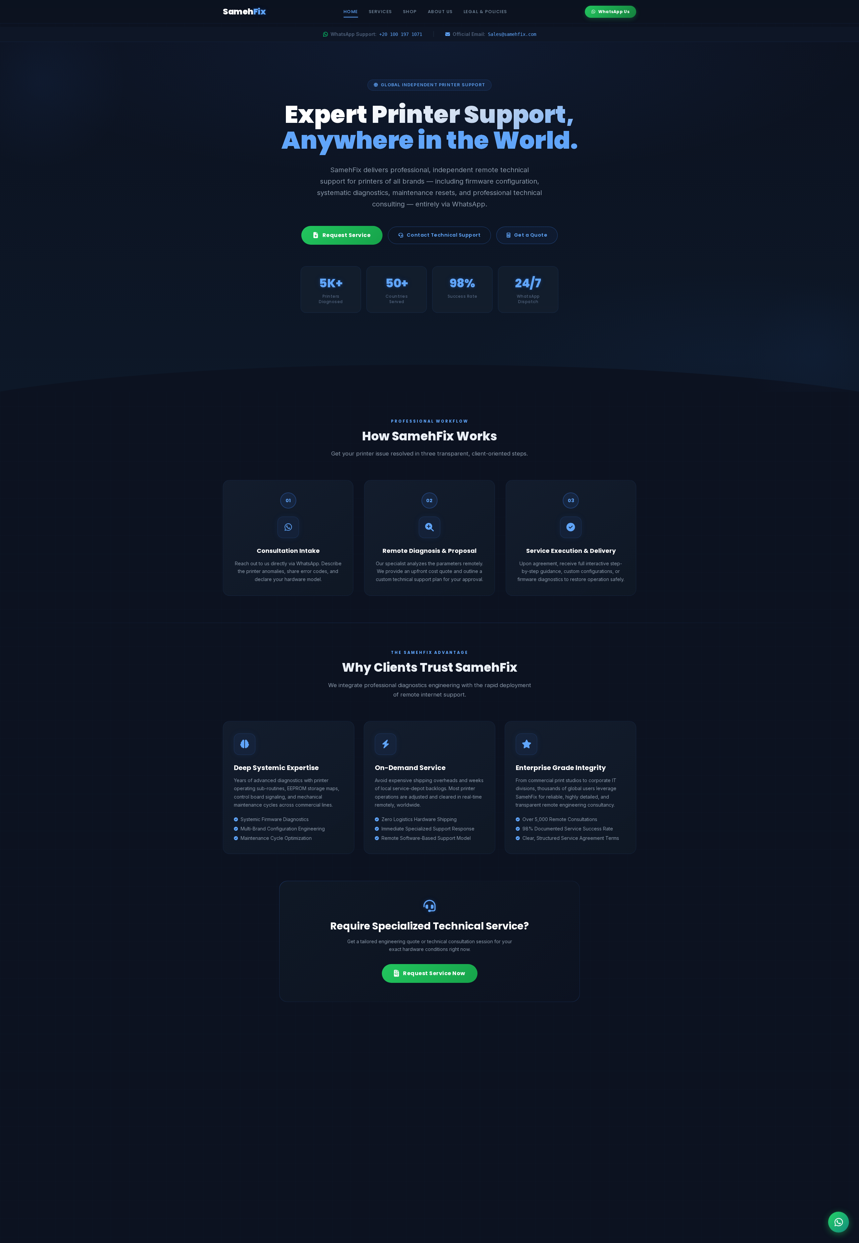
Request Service (346, 235)
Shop (410, 11)
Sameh (244, 11)
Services (380, 11)
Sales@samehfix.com (512, 34)
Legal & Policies (485, 11)
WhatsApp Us (613, 11)
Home (351, 11)
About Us (440, 11)
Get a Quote (531, 235)
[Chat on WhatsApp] (838, 1221)
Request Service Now (434, 973)
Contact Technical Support (444, 235)
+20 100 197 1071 (400, 34)
